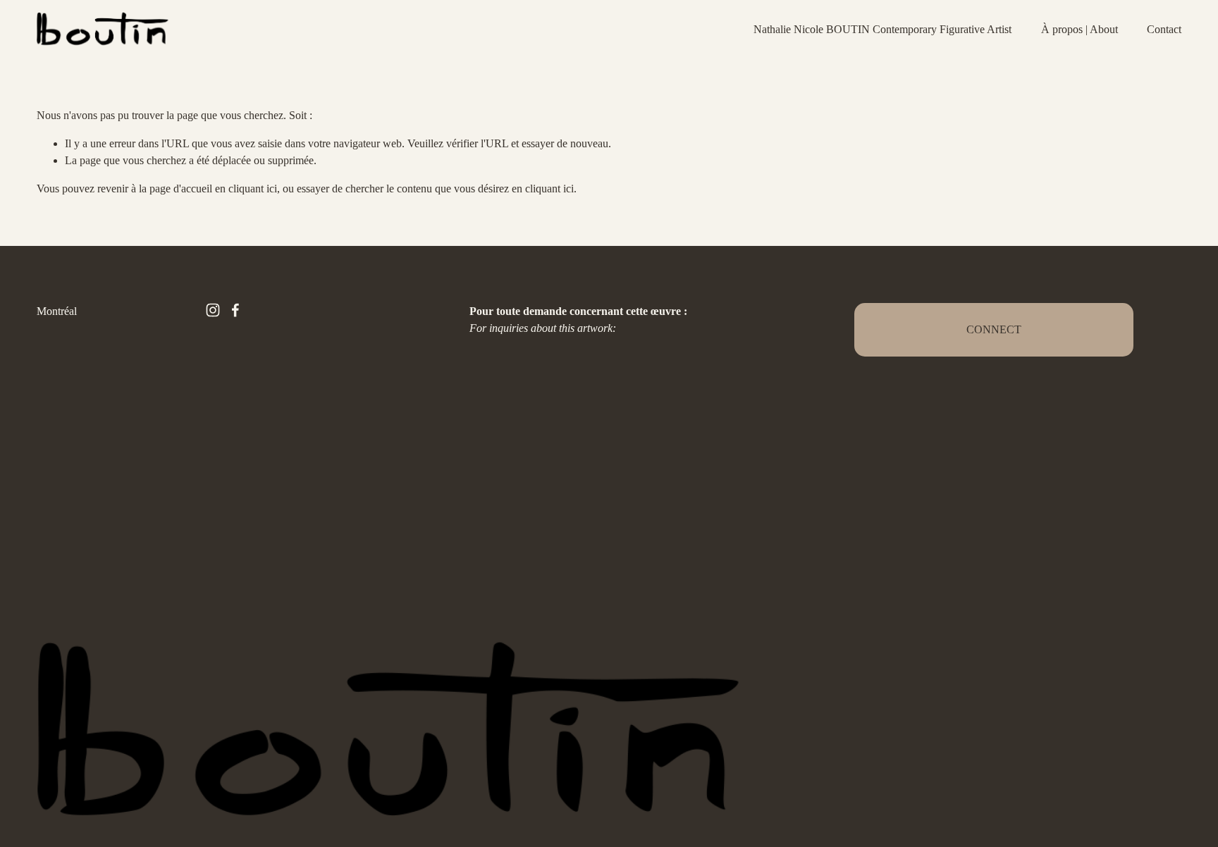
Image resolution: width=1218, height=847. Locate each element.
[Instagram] (213, 310)
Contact (1164, 29)
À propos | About (1079, 29)
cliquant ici (252, 188)
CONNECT (993, 329)
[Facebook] (235, 310)
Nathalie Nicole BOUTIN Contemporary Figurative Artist (882, 29)
